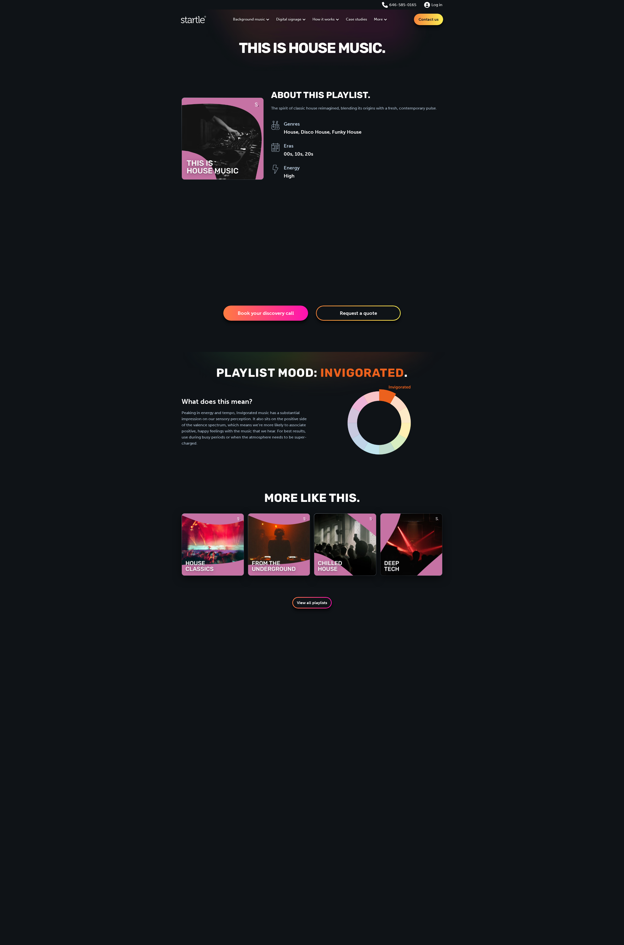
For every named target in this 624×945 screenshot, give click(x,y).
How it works (323, 19)
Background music (249, 19)
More (378, 19)
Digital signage (288, 19)
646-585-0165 (402, 4)
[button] (251, 19)
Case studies (356, 19)
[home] (193, 19)
